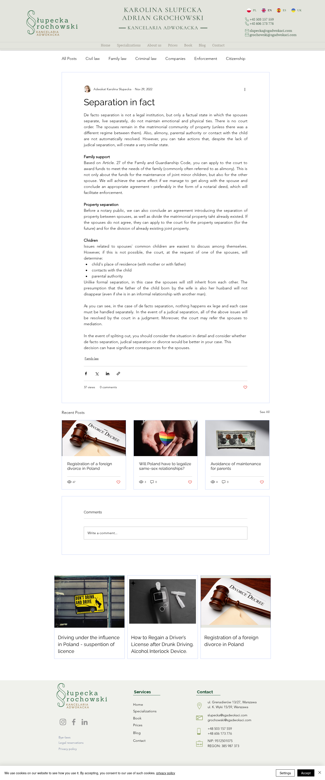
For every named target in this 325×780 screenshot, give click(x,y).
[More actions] (244, 89)
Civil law (93, 58)
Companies (175, 58)
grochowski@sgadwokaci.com (229, 720)
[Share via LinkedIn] (107, 373)
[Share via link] (118, 373)
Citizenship (235, 58)
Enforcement (205, 58)
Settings (285, 773)
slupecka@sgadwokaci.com (227, 715)
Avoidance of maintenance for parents (236, 466)
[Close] (319, 772)
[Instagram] (63, 722)
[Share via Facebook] (86, 373)
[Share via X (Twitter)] (97, 373)
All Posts (69, 58)
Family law (117, 58)
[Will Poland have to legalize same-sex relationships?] (166, 438)
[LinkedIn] (84, 722)
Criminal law (146, 58)
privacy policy (165, 773)
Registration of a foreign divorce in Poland (89, 466)
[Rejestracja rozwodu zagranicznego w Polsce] (94, 438)
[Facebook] (73, 722)
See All (265, 412)
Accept (306, 773)
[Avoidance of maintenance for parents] (237, 438)
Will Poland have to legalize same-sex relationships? (165, 466)
